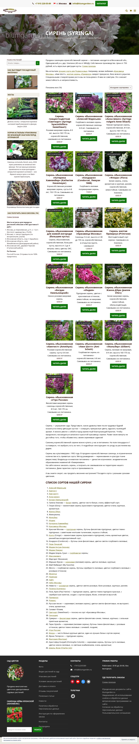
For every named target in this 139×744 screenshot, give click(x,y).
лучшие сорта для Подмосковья (73, 71)
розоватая (63, 585)
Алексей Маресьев (57, 488)
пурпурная (71, 529)
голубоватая (75, 553)
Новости (42, 701)
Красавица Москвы (57, 526)
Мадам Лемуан (55, 550)
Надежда (53, 577)
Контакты (43, 721)
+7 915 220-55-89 (43, 3)
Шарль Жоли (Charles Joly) (60, 648)
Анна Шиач (54, 497)
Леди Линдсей (55, 544)
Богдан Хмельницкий (58, 500)
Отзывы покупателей (48, 691)
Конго (51, 535)
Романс (52, 600)
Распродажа (44, 726)
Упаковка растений (47, 676)
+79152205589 (80, 665)
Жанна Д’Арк (54, 511)
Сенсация (53, 615)
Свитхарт (53, 612)
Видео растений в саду (49, 671)
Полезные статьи (46, 696)
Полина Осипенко (57, 588)
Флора (52, 633)
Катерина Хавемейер (58, 523)
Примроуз (53, 597)
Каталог (101, 3)
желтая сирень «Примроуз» (79, 74)
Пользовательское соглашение (116, 713)
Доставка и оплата (47, 686)
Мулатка (52, 574)
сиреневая (70, 562)
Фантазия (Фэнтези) (58, 639)
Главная (41, 38)
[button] (135, 11)
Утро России (54, 630)
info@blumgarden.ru (83, 3)
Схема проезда (89, 66)
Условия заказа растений (50, 681)
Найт (51, 580)
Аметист (52, 491)
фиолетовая (65, 618)
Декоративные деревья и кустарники (70, 38)
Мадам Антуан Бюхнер (59, 547)
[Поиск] (37, 63)
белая (68, 502)
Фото (41, 666)
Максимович (55, 556)
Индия (52, 520)
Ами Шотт (53, 494)
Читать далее (59, 146)
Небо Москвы (55, 583)
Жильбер (53, 517)
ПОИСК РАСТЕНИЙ (14, 60)
